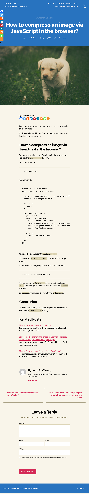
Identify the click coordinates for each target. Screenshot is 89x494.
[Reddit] (27, 118)
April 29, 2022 (47, 38)
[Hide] (0, 42)
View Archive (33, 380)
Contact (75, 3)
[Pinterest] (34, 118)
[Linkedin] (31, 118)
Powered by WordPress (30, 488)
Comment (23, 423)
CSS (54, 3)
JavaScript (61, 3)
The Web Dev (9, 3)
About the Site (60, 6)
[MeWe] (37, 118)
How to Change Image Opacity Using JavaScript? (40, 351)
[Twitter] (24, 118)
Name (21, 440)
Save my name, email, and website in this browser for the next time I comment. (44, 458)
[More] (48, 118)
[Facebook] (21, 118)
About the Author (72, 6)
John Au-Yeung (32, 38)
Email (47, 440)
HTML (50, 3)
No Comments (61, 38)
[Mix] (41, 118)
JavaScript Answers (44, 18)
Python (68, 3)
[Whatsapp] (44, 118)
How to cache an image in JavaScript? (35, 325)
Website (21, 449)
